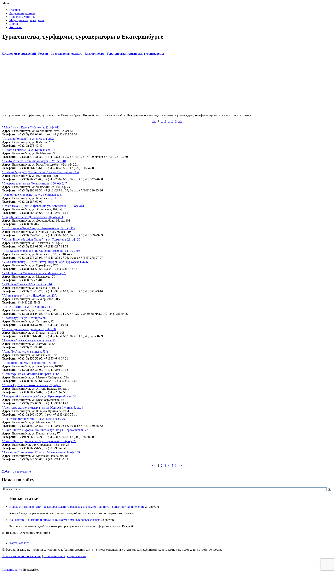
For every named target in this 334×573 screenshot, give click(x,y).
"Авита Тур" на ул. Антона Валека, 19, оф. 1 (31, 385)
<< (154, 121)
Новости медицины (22, 16)
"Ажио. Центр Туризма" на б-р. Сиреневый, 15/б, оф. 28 (39, 441)
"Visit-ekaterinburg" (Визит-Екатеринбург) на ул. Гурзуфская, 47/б (45, 262)
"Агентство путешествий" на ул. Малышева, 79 (33, 418)
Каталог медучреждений (19, 53)
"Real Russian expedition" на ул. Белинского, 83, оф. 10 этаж (41, 250)
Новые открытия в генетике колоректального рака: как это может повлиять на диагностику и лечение (76, 506)
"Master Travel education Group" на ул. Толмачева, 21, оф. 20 (41, 239)
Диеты (13, 23)
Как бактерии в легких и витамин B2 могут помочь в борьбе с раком (54, 519)
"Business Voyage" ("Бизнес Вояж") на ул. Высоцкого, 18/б (40, 172)
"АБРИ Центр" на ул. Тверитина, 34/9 (27, 306)
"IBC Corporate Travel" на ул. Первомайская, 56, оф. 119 (38, 228)
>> (180, 121)
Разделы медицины (22, 13)
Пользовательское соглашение (21, 556)
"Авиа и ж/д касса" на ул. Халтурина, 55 (28, 340)
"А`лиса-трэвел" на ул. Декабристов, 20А (29, 295)
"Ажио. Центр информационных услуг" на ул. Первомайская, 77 (45, 430)
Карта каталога (19, 543)
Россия (43, 53)
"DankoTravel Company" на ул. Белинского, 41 (32, 194)
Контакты (15, 27)
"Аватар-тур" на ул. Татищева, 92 (24, 318)
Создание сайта (12, 569)
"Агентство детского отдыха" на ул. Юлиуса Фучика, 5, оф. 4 (42, 407)
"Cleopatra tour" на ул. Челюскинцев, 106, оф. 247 (34, 183)
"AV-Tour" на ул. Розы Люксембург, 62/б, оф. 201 (34, 161)
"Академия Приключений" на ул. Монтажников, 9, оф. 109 (41, 452)
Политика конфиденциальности (64, 556)
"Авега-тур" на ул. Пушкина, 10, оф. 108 (29, 329)
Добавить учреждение (16, 471)
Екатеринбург (94, 53)
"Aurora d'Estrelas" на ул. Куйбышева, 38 (28, 149)
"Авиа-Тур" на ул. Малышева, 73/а (25, 351)
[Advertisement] (117, 87)
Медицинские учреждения (26, 20)
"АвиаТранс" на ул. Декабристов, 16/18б (29, 362)
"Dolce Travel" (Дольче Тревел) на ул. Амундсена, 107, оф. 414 (43, 205)
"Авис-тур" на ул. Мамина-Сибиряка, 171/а (30, 374)
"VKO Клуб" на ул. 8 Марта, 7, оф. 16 (27, 284)
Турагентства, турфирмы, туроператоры (135, 53)
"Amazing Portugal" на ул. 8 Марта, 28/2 (28, 138)
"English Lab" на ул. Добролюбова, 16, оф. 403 (32, 217)
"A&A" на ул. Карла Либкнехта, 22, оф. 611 (31, 127)
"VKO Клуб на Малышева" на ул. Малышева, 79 (34, 273)
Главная (14, 9)
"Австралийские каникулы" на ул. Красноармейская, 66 (39, 396)
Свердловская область (66, 53)
